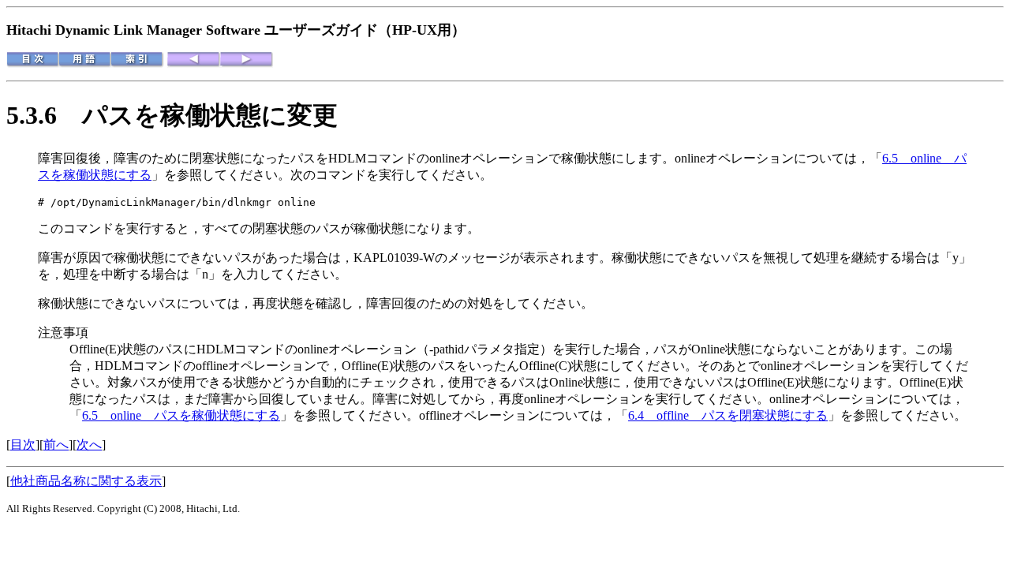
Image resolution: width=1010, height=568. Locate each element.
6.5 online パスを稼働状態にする (181, 415)
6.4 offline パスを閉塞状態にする (728, 415)
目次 (23, 444)
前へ (56, 444)
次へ (89, 444)
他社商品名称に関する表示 (86, 481)
